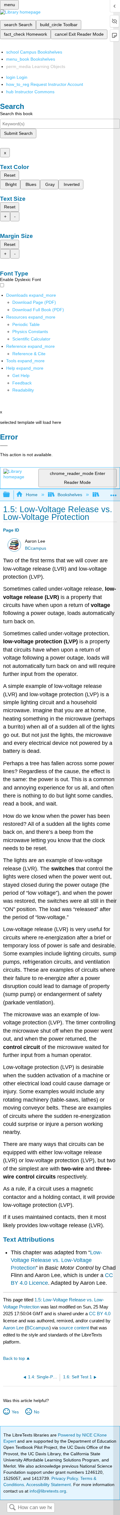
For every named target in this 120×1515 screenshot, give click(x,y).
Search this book (16, 113)
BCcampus (35, 548)
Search (12, 1508)
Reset (9, 175)
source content (74, 1327)
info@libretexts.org (47, 1491)
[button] (22, 382)
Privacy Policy (64, 1478)
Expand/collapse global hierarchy (10, 495)
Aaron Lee (13, 1327)
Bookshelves (69, 494)
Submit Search (18, 133)
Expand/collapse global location (113, 493)
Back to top (14, 1358)
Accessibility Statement (48, 1484)
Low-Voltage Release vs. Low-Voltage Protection (56, 1260)
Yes (15, 1411)
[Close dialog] (4, 445)
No (36, 1411)
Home (31, 494)
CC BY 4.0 (99, 1313)
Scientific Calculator (31, 338)
